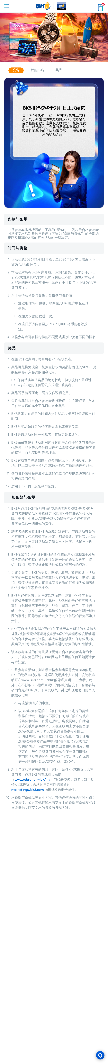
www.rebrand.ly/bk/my (32, 779)
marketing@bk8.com (27, 790)
